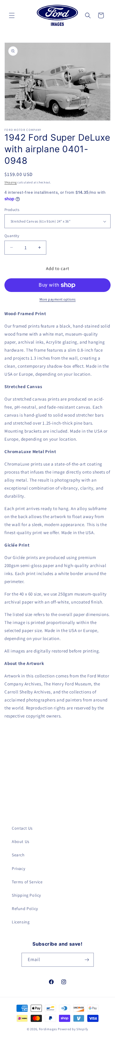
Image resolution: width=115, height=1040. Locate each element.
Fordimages (48, 1029)
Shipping (10, 182)
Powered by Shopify (73, 1029)
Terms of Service (27, 882)
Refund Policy (25, 908)
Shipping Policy (26, 895)
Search (18, 855)
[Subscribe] (86, 960)
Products (11, 209)
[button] (11, 15)
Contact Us (22, 828)
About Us (20, 841)
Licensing (20, 922)
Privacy (18, 868)
